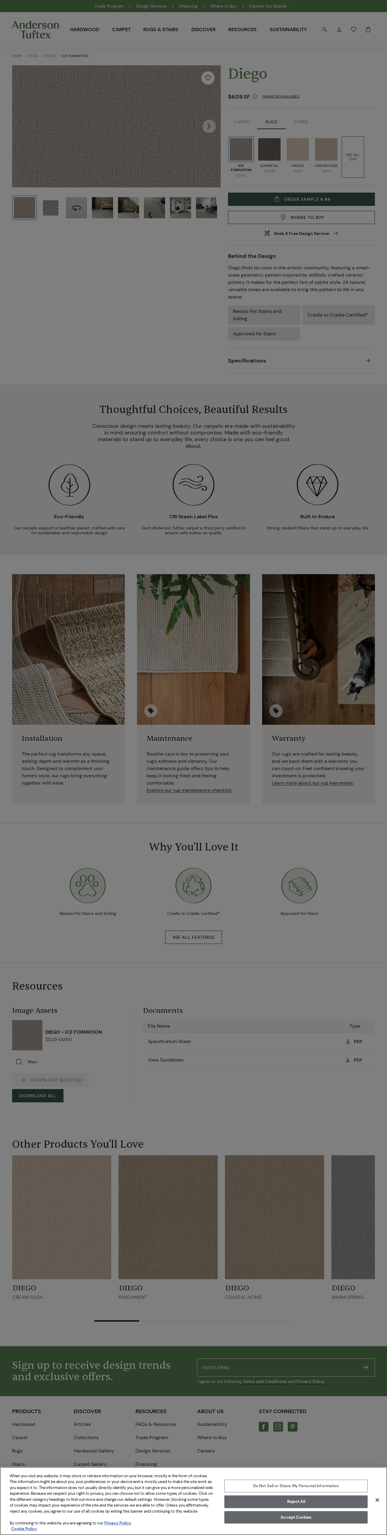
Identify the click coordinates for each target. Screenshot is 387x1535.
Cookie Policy (24, 1528)
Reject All (296, 1501)
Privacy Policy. (118, 1523)
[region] (193, 1501)
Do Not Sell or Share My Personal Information (296, 1486)
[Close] (377, 1500)
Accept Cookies (296, 1517)
